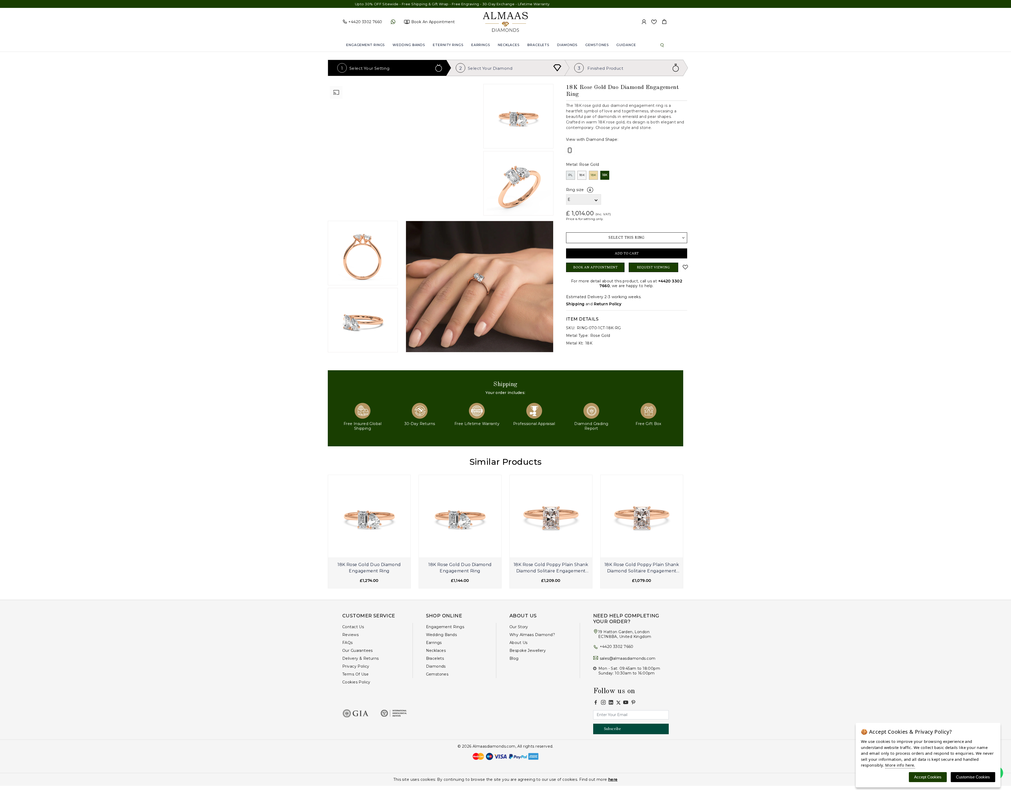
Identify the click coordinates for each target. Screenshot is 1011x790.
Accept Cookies (927, 777)
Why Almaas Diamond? (532, 634)
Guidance (626, 45)
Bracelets (538, 45)
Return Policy (607, 304)
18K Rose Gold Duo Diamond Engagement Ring (369, 567)
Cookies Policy (356, 682)
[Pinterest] (633, 702)
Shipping (575, 304)
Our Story (518, 626)
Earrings (480, 45)
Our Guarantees (357, 650)
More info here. (900, 765)
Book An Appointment (595, 267)
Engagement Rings (365, 45)
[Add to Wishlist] (684, 267)
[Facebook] (595, 702)
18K (582, 175)
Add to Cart (627, 253)
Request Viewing (653, 267)
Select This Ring (626, 237)
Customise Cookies (973, 777)
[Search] (662, 45)
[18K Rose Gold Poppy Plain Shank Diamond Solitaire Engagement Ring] (551, 516)
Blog (514, 658)
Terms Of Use (355, 674)
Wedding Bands (409, 45)
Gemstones (596, 45)
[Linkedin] (610, 702)
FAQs (347, 642)
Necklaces (508, 45)
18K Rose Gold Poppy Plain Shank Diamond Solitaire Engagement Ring (551, 568)
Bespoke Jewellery (527, 650)
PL (570, 175)
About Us (518, 642)
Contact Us (353, 626)
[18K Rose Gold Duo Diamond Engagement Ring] (369, 516)
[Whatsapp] (393, 21)
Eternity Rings (448, 45)
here (613, 779)
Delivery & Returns (360, 658)
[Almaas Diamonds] (505, 21)
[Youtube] (625, 702)
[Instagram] (603, 702)
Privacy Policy (355, 666)
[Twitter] (618, 703)
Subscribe (612, 729)
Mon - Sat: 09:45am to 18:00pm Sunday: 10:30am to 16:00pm (629, 671)
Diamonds (567, 45)
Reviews (350, 634)
